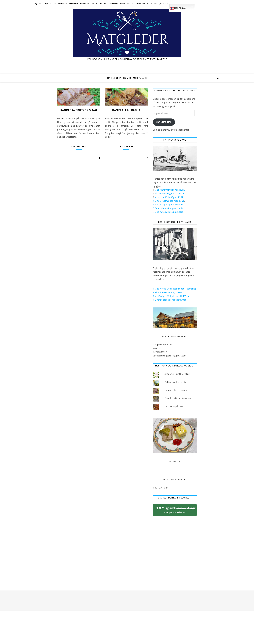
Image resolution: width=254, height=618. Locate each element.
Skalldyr (113, 3)
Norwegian (180, 8)
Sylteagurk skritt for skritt (177, 373)
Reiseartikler (87, 3)
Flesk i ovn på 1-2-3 (174, 406)
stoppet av (175, 511)
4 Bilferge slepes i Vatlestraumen (169, 299)
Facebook (175, 461)
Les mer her (78, 146)
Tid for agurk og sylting (176, 381)
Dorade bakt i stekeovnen (177, 398)
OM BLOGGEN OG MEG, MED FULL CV (127, 78)
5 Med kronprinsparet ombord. (168, 204)
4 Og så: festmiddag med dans (168, 200)
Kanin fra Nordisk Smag (78, 110)
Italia (130, 3)
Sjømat (39, 3)
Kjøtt (48, 3)
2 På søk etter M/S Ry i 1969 (167, 292)
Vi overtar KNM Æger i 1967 (169, 197)
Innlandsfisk (60, 3)
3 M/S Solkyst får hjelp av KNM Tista (171, 296)
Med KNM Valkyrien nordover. (170, 189)
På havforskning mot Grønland (170, 193)
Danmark (140, 3)
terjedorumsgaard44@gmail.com (169, 355)
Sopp (122, 3)
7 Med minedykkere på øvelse (168, 211)
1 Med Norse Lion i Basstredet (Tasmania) (174, 288)
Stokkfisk (101, 3)
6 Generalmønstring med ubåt (168, 208)
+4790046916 (160, 351)
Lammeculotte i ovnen (175, 390)
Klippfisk (73, 3)
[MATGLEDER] (127, 40)
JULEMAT (164, 3)
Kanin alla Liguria (126, 110)
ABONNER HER (164, 122)
